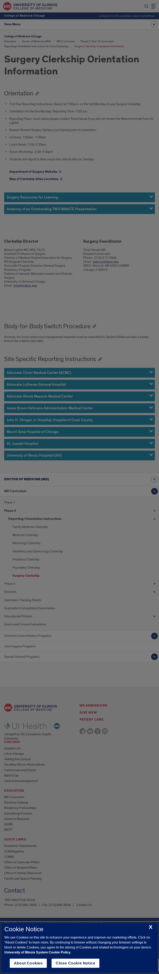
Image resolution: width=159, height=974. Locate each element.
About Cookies (28, 963)
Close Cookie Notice (75, 963)
